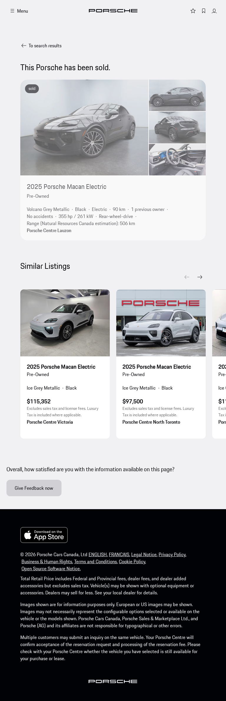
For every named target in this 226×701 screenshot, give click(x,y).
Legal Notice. (144, 554)
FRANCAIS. (119, 554)
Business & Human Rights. (47, 561)
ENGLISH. (98, 554)
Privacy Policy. (172, 554)
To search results (45, 45)
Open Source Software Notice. (51, 568)
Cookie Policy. (132, 561)
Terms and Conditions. (96, 561)
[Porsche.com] (113, 10)
